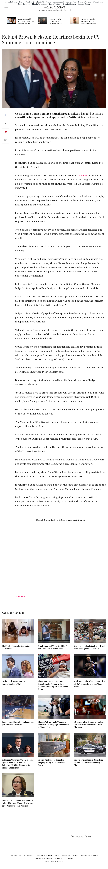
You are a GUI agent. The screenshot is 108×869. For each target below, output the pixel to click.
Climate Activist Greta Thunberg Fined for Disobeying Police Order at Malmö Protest (53, 725)
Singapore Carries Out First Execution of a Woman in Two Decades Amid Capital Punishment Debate (53, 685)
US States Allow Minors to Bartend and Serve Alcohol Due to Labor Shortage (89, 725)
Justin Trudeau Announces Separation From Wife (13, 682)
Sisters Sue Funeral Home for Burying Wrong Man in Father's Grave (51, 762)
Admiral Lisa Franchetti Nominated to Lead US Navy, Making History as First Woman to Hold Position (17, 803)
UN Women (28, 855)
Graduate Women (89, 855)
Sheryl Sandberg (26, 2)
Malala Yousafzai (39, 4)
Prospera (69, 858)
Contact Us (16, 855)
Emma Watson (55, 4)
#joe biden (20, 596)
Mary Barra (98, 2)
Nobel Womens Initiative (47, 855)
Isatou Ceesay (84, 4)
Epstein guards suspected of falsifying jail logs (56, 21)
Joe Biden (82, 175)
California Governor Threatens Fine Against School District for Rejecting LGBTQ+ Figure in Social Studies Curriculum (18, 764)
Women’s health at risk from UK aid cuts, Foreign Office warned (89, 647)
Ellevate (66, 855)
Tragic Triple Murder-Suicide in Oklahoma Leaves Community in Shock (88, 762)
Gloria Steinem (69, 4)
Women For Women (43, 858)
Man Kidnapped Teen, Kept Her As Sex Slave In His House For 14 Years (53, 647)
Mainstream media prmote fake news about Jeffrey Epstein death (89, 21)
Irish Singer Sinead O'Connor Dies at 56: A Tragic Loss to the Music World (89, 684)
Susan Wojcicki (84, 2)
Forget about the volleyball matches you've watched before (18, 723)
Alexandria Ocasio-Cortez (64, 2)
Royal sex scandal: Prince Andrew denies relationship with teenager (26, 21)
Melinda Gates (11, 2)
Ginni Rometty (23, 4)
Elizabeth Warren (43, 2)
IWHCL (75, 855)
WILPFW (58, 858)
